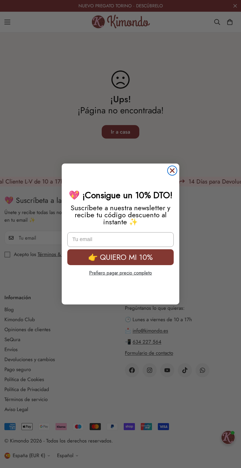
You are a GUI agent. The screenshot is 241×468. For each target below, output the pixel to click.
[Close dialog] (172, 170)
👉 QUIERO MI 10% (120, 257)
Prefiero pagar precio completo (120, 273)
